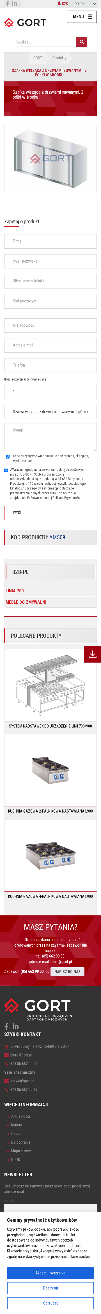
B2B (64, 3)
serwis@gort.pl (22, 1081)
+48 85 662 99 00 (23, 1063)
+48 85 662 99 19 (23, 1089)
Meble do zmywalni (26, 602)
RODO (15, 1159)
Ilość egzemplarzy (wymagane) (25, 379)
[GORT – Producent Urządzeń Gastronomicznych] (25, 22)
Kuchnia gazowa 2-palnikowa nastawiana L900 (50, 811)
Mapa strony (21, 1151)
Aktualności (20, 1116)
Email (8, 1200)
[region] (50, 1263)
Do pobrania (21, 1142)
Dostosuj (50, 1288)
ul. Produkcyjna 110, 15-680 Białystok (39, 1046)
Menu (78, 16)
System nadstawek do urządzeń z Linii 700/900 (50, 726)
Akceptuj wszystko (50, 1273)
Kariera (16, 1125)
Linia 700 (15, 590)
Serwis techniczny (19, 1072)
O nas (15, 1133)
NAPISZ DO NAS (67, 971)
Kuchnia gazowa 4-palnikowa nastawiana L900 (50, 896)
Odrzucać (50, 1303)
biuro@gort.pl (61, 961)
